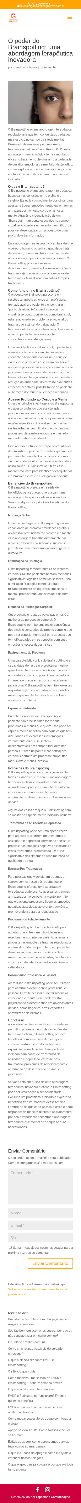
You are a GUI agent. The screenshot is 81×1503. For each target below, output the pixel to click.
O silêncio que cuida (22, 1371)
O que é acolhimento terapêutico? (31, 1389)
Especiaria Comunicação (53, 1497)
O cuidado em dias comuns (26, 1342)
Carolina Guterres (25, 67)
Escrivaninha (47, 67)
